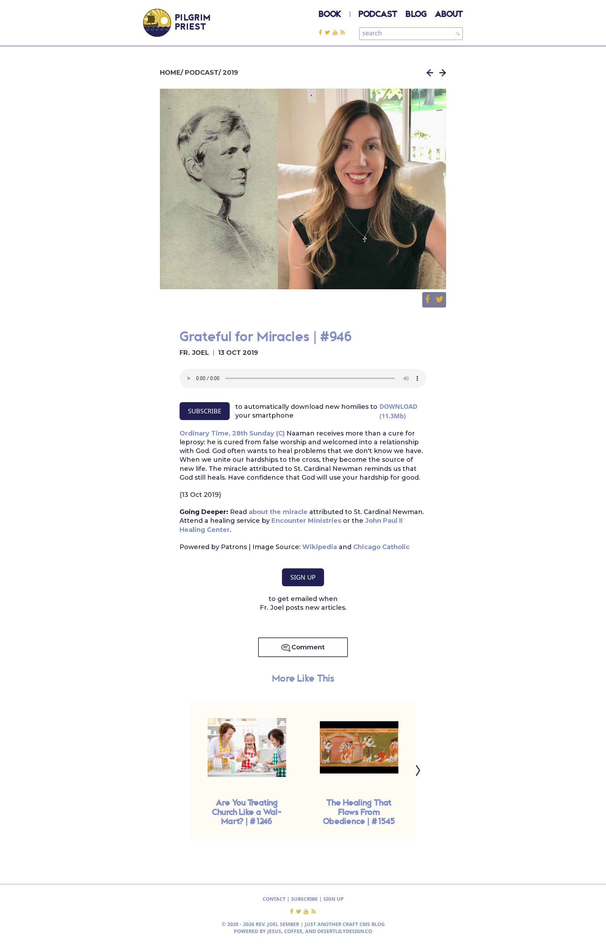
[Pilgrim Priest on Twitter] (329, 32)
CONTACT (274, 899)
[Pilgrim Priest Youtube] (337, 32)
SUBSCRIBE (204, 411)
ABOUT (449, 14)
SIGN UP (303, 577)
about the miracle (278, 512)
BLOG (416, 14)
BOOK (330, 14)
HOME (170, 72)
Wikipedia (319, 547)
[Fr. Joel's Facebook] (322, 32)
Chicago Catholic (381, 547)
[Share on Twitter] (439, 300)
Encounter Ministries (306, 521)
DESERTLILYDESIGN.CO (344, 931)
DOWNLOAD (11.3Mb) (398, 411)
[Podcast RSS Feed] (343, 32)
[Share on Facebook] (430, 300)
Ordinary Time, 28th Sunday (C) (232, 433)
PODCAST (378, 14)
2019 (230, 72)
